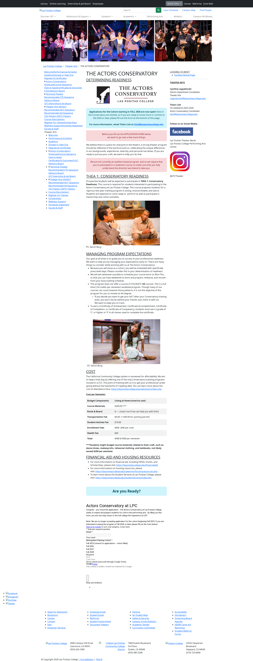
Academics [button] (129, 16)
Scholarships (70, 122)
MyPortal (197, 3)
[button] (44, 81)
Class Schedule (170, 10)
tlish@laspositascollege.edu (149, 124)
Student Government (100, 621)
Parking (136, 612)
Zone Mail (208, 3)
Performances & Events (65, 71)
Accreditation (87, 659)
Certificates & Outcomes (70, 87)
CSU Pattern (50, 116)
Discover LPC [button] (47, 16)
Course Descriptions (54, 119)
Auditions (49, 75)
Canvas (187, 3)
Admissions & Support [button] (77, 16)
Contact (51, 621)
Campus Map (189, 10)
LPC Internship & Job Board (57, 103)
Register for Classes (54, 122)
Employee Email (98, 612)
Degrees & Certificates (55, 78)
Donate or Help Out (63, 75)
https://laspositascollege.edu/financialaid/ (137, 465)
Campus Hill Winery (202, 16)
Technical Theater (54, 94)
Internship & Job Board (79, 3)
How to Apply (51, 87)
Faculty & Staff (51, 128)
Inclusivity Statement (72, 125)
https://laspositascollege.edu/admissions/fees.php (136, 389)
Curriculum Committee (143, 627)
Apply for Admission (57, 612)
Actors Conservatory (56, 81)
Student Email (97, 615)
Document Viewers (99, 624)
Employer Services (56, 627)
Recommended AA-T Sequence (59, 109)
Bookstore (52, 615)
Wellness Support (53, 125)
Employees (98, 3)
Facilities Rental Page (184, 75)
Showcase (49, 84)
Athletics (178, 16)
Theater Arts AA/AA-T (56, 106)
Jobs (49, 624)
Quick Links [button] (173, 3)
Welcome (48, 71)
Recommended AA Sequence (58, 113)
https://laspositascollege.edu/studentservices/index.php (123, 477)
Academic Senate (140, 624)
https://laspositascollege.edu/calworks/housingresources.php (126, 471)
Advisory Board (57, 90)
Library (44, 3)
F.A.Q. (47, 90)
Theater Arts (71, 66)
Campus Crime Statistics (144, 621)
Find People (205, 10)
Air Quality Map (140, 615)
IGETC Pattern (64, 116)
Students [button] (106, 16)
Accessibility (181, 612)
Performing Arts (155, 16)
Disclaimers (180, 615)
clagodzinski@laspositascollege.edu (188, 98)
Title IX (99, 659)
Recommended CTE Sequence (59, 97)
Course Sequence (63, 84)
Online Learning (58, 3)
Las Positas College (52, 66)
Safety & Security (140, 618)
